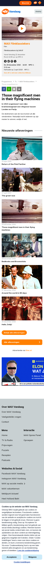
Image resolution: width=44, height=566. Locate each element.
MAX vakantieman (10, 488)
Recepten (6, 455)
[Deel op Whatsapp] (9, 89)
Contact (5, 422)
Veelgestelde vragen (11, 417)
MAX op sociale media (12, 483)
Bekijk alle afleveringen (14, 332)
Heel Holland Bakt (10, 498)
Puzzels (5, 450)
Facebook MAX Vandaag (13, 473)
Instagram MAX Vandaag (14, 478)
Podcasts (6, 460)
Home (4, 435)
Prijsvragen (7, 445)
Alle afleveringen (11, 342)
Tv (16, 82)
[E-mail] (14, 89)
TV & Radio (7, 440)
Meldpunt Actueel (10, 493)
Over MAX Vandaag (11, 412)
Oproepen (28, 440)
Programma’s (7, 82)
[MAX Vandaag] (11, 11)
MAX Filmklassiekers (27, 82)
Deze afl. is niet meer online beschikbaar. (17, 73)
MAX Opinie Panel (32, 435)
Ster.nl (29, 350)
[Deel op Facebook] (4, 89)
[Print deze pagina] (19, 89)
